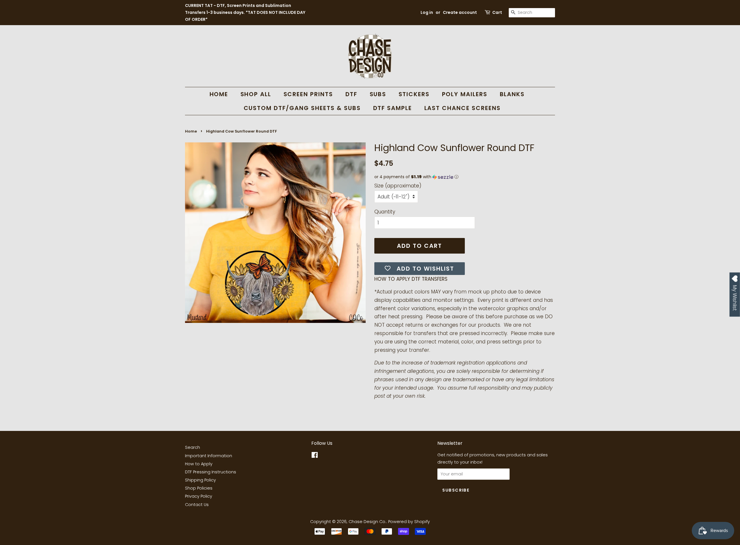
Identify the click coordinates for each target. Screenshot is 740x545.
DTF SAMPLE (392, 108)
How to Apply (198, 464)
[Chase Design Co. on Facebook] (314, 456)
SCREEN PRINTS (308, 94)
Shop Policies (198, 488)
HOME (219, 94)
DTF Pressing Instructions (210, 472)
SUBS (378, 94)
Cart (497, 12)
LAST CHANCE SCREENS (462, 108)
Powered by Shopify (409, 521)
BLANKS (512, 94)
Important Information (208, 456)
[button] (464, 177)
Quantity (384, 211)
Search (192, 447)
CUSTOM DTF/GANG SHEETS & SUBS (302, 108)
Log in (427, 12)
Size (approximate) (397, 185)
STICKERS (414, 94)
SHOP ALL (255, 94)
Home (191, 131)
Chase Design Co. (367, 521)
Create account (460, 12)
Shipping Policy (200, 480)
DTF (351, 94)
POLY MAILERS (465, 94)
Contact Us (197, 504)
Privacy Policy (198, 496)
